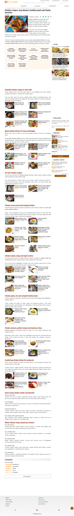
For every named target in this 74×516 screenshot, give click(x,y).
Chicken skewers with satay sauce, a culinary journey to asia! (44, 352)
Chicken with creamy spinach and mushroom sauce (21, 310)
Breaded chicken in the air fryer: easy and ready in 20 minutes (43, 146)
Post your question (61, 175)
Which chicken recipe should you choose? (22, 65)
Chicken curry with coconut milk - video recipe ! (21, 229)
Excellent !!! (15, 464)
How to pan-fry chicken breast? (19, 103)
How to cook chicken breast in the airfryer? (44, 103)
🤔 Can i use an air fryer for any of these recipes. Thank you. (59, 171)
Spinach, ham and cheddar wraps (20, 163)
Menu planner (59, 129)
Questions (52, 6)
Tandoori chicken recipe (20, 246)
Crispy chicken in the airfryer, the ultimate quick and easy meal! (21, 113)
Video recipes (9, 499)
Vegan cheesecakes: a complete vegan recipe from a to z (63, 147)
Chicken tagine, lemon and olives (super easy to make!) (21, 238)
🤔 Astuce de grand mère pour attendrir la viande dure (58, 167)
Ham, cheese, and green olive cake (63, 137)
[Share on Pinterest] (51, 17)
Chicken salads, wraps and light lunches (11, 57)
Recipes (23, 6)
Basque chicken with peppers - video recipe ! (44, 383)
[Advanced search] (64, 3)
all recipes (27, 476)
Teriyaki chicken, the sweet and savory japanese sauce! (21, 374)
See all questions (65, 173)
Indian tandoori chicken (42, 219)
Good (14, 468)
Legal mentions (42, 503)
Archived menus (58, 149)
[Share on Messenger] (43, 17)
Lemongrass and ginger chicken (43, 373)
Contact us (41, 497)
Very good (15, 466)
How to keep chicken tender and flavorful (11, 65)
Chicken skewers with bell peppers (44, 154)
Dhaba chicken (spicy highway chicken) (44, 246)
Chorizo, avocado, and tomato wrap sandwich (43, 268)
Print (66, 149)
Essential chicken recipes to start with (11, 50)
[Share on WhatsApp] (46, 17)
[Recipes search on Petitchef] (61, 2)
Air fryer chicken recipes (33, 49)
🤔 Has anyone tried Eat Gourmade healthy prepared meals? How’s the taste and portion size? (59, 163)
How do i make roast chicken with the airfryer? (44, 164)
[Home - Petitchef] (5, 8)
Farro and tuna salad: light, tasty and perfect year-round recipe (44, 278)
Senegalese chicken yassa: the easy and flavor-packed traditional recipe (44, 230)
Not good (15, 472)
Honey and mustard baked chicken (43, 121)
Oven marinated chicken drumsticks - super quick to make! (21, 342)
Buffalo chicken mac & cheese (63, 142)
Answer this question (55, 165)
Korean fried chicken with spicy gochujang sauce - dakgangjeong (21, 384)
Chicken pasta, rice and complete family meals (22, 57)
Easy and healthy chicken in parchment (44, 309)
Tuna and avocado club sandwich (20, 276)
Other (66, 6)
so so (14, 470)
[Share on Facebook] (40, 17)
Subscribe (60, 156)
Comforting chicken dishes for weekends (45, 57)
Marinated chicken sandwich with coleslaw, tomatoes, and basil (20, 320)
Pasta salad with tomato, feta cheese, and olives (21, 287)
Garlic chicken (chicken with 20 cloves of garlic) (19, 351)
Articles (37, 6)
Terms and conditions (43, 501)
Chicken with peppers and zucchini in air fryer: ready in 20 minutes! (21, 146)
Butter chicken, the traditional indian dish (21, 219)
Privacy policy (42, 499)
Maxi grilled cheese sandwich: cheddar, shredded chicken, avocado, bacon (20, 269)
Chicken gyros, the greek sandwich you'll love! (21, 155)
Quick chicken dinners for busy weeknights (22, 50)
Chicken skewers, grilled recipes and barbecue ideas (33, 57)
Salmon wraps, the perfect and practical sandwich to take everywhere (44, 287)
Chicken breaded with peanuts (44, 112)
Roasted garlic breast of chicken (44, 341)
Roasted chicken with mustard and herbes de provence (21, 122)
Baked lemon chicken (44, 236)
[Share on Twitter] (48, 17)
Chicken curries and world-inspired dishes (45, 50)
